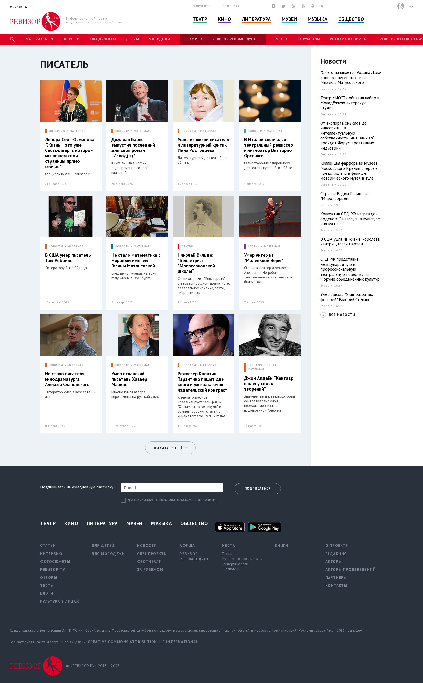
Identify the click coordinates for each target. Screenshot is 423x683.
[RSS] (293, 6)
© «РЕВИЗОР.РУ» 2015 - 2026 (93, 665)
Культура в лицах (59, 601)
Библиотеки (230, 569)
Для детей (103, 545)
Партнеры (336, 577)
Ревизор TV (52, 569)
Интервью (51, 553)
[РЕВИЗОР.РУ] (35, 21)
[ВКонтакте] (273, 6)
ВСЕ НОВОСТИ (342, 315)
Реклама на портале (350, 39)
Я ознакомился (141, 500)
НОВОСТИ (122, 131)
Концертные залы (235, 564)
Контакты (336, 585)
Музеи (289, 19)
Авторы (333, 561)
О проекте (201, 6)
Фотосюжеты (55, 561)
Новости (71, 39)
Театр (200, 19)
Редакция (336, 553)
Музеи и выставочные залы (242, 558)
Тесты (47, 585)
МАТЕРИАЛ (78, 131)
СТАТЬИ (187, 246)
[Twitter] (283, 6)
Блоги (46, 593)
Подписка (231, 6)
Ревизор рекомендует (234, 39)
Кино (224, 19)
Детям (132, 39)
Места (282, 39)
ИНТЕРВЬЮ (57, 131)
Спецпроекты (103, 39)
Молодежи (159, 39)
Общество (351, 19)
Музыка (317, 19)
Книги (281, 545)
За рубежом (308, 39)
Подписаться (258, 488)
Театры (227, 553)
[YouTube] (303, 6)
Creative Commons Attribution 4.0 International (143, 641)
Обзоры (48, 577)
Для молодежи (108, 553)
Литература (256, 19)
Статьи (48, 545)
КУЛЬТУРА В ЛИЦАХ (262, 365)
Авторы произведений (350, 569)
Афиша (196, 39)
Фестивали (149, 561)
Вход (410, 6)
